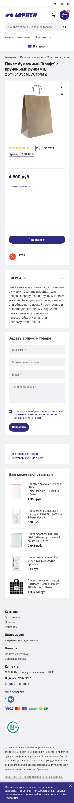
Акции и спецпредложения (21, 640)
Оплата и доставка (17, 654)
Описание (19, 278)
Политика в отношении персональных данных (34, 776)
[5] (24, 148)
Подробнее (11, 797)
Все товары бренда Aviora (27, 457)
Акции (9, 37)
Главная (10, 57)
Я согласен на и (38, 414)
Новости (40, 37)
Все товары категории (25, 453)
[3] (17, 148)
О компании (12, 617)
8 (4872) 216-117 (53, 15)
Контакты (11, 626)
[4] (20, 148)
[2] (14, 148)
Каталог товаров (31, 57)
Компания (23, 37)
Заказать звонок (17, 684)
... (52, 36)
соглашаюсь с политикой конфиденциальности (35, 416)
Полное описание (19, 186)
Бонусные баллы (15, 658)
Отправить (19, 427)
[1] (10, 148)
